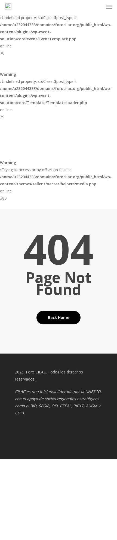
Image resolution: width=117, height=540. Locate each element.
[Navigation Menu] (109, 6)
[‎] (4, 493)
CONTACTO (15, 485)
